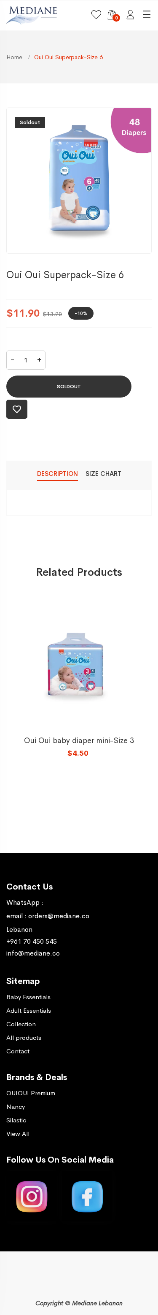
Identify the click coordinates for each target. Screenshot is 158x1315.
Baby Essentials (28, 997)
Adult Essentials (28, 1010)
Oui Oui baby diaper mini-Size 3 (79, 740)
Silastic (16, 1120)
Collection (21, 1024)
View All (17, 1134)
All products (23, 1037)
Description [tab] (57, 474)
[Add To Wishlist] (16, 409)
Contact (17, 1051)
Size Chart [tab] (103, 474)
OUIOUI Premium (30, 1093)
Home (15, 57)
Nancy (15, 1106)
